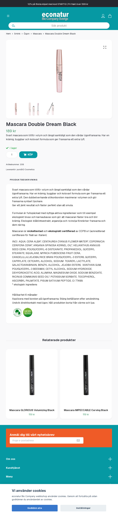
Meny (9, 476)
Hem (8, 33)
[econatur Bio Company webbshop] (55, 16)
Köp (30, 154)
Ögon (27, 33)
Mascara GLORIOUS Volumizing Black (32, 410)
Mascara (37, 33)
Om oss (10, 459)
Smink (17, 33)
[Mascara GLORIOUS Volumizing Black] (32, 377)
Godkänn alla (34, 508)
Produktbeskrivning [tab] (23, 179)
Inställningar (83, 508)
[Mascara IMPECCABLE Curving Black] (86, 377)
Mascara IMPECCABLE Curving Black (86, 410)
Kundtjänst (13, 467)
